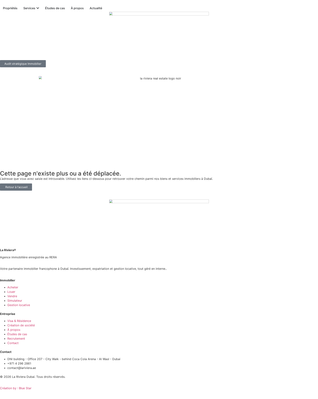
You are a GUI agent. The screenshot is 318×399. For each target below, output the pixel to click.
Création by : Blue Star (15, 388)
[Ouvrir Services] (37, 8)
